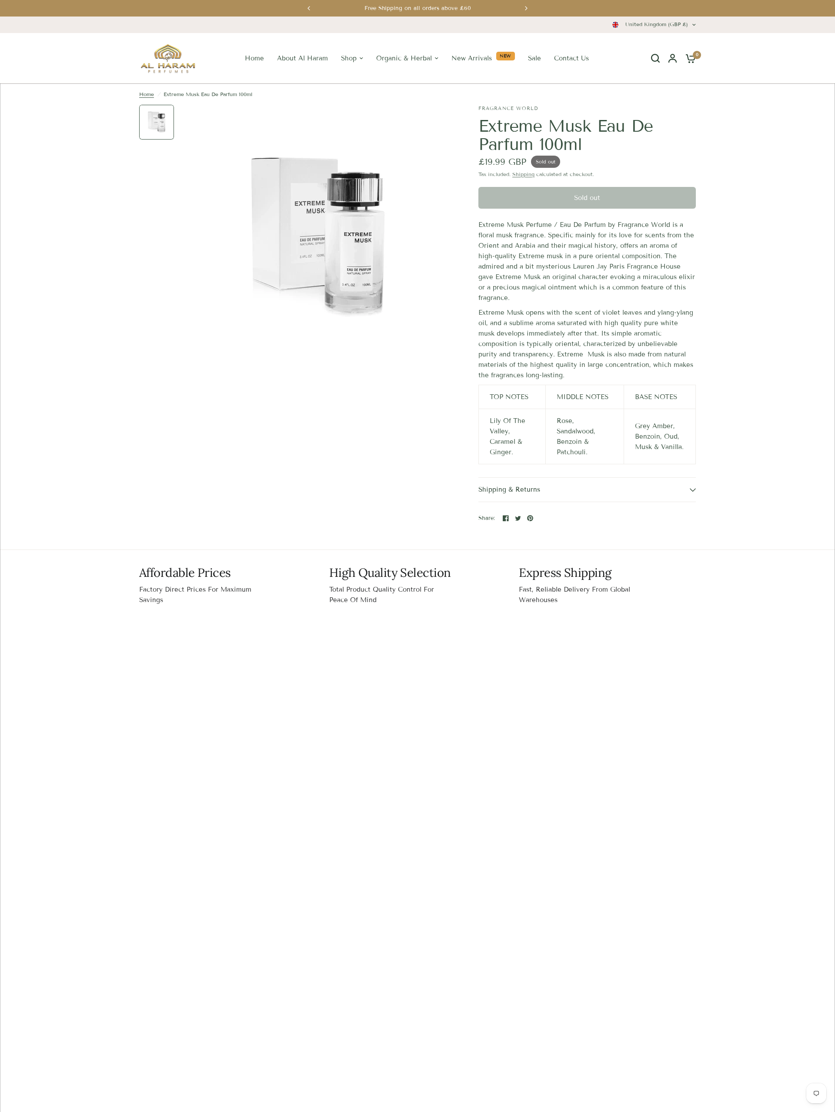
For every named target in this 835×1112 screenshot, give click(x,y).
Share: (486, 518)
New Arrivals (471, 58)
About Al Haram (302, 58)
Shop (349, 58)
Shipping (523, 174)
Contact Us (571, 58)
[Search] (655, 58)
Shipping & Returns (509, 489)
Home (254, 58)
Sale (534, 58)
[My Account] (672, 58)
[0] (688, 58)
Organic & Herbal (404, 58)
